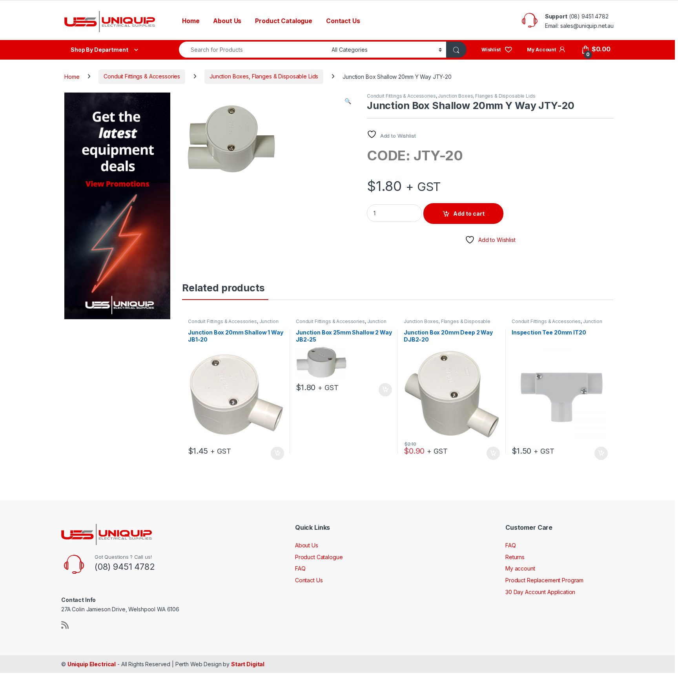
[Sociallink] (65, 625)
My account (520, 568)
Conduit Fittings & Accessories (142, 76)
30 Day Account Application (540, 592)
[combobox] (253, 50)
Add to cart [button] (277, 453)
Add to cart (469, 213)
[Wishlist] (496, 49)
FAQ (300, 568)
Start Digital (247, 664)
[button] (347, 101)
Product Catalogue (283, 21)
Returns (515, 557)
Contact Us (343, 21)
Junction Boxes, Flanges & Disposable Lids (264, 76)
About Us (227, 21)
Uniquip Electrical (91, 664)
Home (190, 21)
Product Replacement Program (544, 580)
